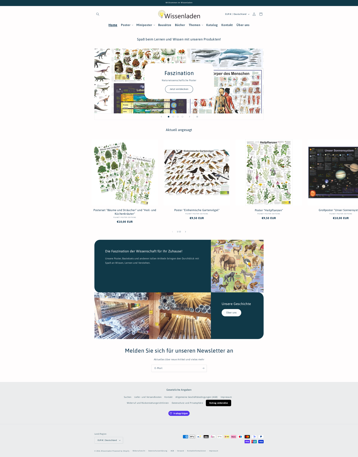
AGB (172, 451)
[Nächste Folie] (190, 117)
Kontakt (168, 397)
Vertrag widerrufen (218, 403)
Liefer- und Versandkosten (148, 397)
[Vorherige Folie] (161, 117)
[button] (97, 14)
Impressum (226, 397)
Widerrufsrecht (139, 451)
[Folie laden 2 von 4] (173, 116)
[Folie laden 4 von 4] (182, 116)
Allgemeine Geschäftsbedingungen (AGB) (197, 397)
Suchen (127, 397)
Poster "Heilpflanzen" (269, 210)
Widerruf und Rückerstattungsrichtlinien (148, 403)
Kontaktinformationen (196, 451)
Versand (180, 451)
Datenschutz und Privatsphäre (187, 403)
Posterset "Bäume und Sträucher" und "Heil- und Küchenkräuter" (124, 211)
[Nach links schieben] (172, 232)
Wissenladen (106, 451)
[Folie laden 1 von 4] (168, 116)
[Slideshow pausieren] (197, 117)
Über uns (231, 312)
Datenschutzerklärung (157, 451)
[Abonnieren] (203, 368)
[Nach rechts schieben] (185, 232)
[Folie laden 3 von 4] (178, 116)
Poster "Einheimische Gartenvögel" (197, 210)
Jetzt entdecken (179, 89)
